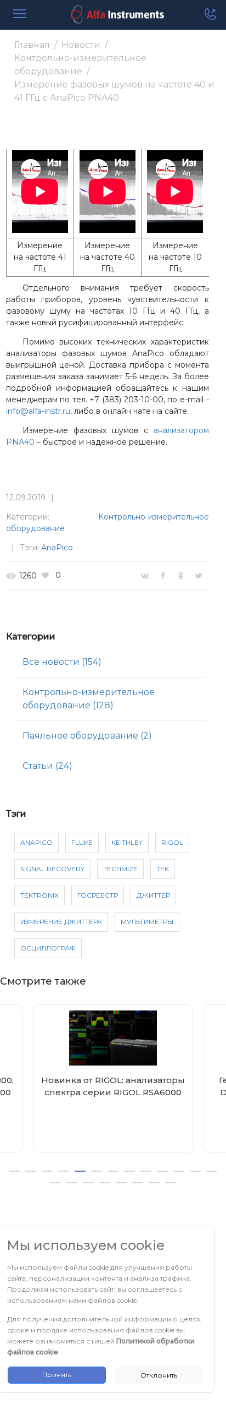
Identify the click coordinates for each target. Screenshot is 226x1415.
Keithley (127, 842)
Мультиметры (147, 921)
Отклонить (158, 1375)
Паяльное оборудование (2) (87, 735)
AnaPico (57, 548)
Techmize (120, 869)
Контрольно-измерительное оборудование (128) (88, 699)
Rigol (172, 842)
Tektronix (39, 895)
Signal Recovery (52, 869)
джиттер (153, 895)
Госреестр (97, 895)
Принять (56, 1374)
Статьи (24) (47, 766)
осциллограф (48, 948)
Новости (80, 45)
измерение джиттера (61, 921)
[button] (14, 1171)
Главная (32, 45)
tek (162, 869)
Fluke (82, 842)
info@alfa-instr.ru (38, 411)
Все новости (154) (61, 662)
